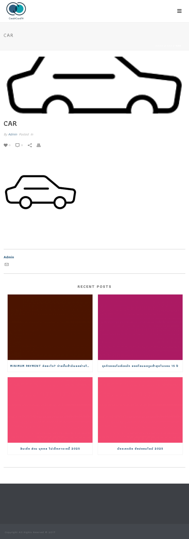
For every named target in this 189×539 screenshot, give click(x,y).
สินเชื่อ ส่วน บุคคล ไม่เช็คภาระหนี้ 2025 (50, 448)
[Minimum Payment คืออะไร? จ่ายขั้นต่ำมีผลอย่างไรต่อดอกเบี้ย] (50, 327)
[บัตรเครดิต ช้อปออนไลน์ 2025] (140, 410)
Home (159, 46)
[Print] (41, 145)
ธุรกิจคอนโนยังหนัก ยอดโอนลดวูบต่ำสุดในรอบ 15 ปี (140, 365)
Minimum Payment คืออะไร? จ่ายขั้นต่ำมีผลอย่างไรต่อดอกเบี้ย (51, 365)
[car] (94, 85)
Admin (12, 134)
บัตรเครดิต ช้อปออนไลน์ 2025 (140, 448)
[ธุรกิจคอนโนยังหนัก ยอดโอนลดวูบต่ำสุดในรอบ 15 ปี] (140, 327)
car (169, 46)
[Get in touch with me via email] (7, 265)
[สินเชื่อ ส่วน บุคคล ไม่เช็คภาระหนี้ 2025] (50, 410)
